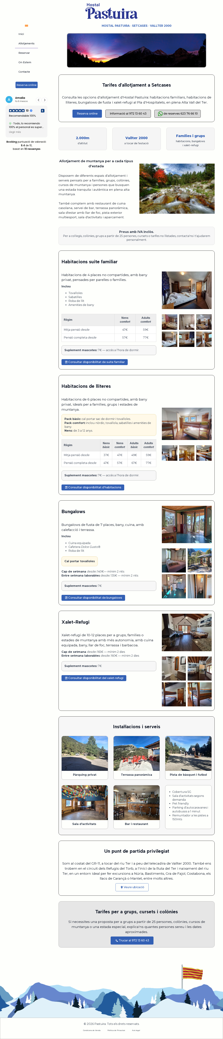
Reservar (24, 52)
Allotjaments (26, 43)
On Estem (24, 62)
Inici (21, 34)
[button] (44, 100)
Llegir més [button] (15, 132)
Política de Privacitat (116, 1030)
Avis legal (136, 1030)
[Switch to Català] (26, 25)
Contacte (24, 71)
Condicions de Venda (92, 1030)
